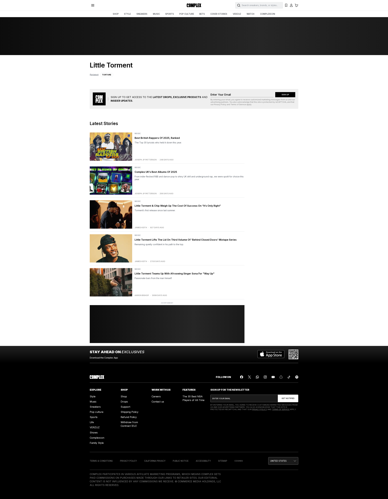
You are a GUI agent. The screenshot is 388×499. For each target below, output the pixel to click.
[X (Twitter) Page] (249, 377)
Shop (124, 396)
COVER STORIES (218, 14)
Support (125, 406)
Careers (156, 396)
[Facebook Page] (241, 377)
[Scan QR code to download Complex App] (293, 354)
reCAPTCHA (280, 102)
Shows (94, 432)
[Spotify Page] (296, 377)
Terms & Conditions (101, 461)
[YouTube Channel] (273, 377)
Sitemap (222, 461)
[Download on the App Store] (271, 354)
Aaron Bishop (142, 295)
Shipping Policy (129, 411)
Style (92, 396)
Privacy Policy (220, 104)
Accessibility (203, 461)
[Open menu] (93, 5)
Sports (93, 417)
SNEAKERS (141, 14)
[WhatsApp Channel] (257, 377)
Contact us (158, 401)
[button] (283, 461)
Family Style (97, 442)
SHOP (116, 14)
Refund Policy (129, 417)
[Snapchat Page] (281, 377)
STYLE (127, 14)
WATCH (250, 14)
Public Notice (181, 461)
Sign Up (285, 94)
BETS (202, 14)
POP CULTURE (186, 14)
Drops (124, 401)
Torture (106, 75)
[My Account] (291, 5)
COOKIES (238, 461)
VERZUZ (237, 14)
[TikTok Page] (288, 377)
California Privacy (155, 461)
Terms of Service (238, 104)
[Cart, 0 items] (296, 5)
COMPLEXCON (267, 14)
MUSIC (156, 14)
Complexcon (97, 437)
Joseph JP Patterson (146, 160)
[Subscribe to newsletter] (288, 398)
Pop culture (96, 411)
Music (93, 401)
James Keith (141, 228)
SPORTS (169, 14)
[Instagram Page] (265, 377)
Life (92, 422)
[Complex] (194, 5)
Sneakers (95, 406)
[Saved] (286, 5)
